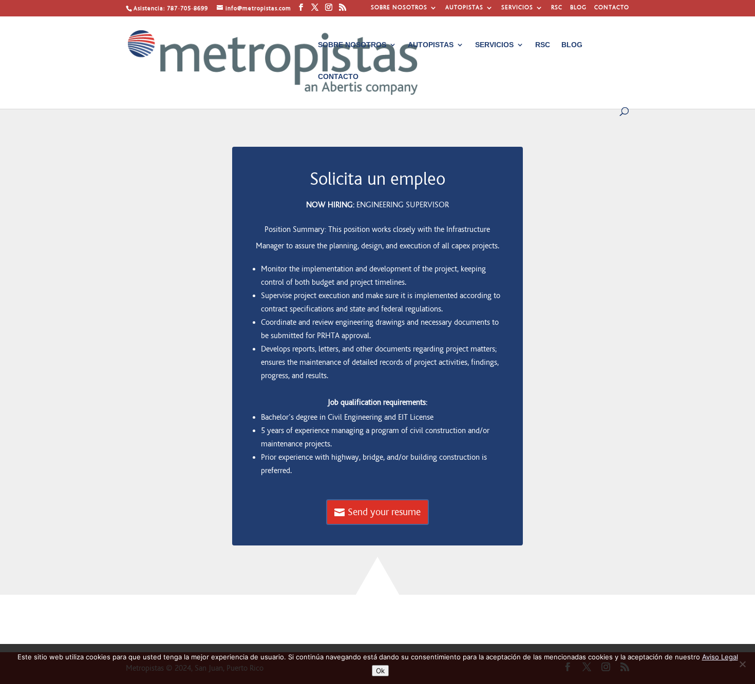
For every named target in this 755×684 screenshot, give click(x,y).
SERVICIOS (517, 8)
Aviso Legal (720, 657)
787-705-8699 (187, 8)
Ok (380, 671)
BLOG (578, 8)
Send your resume (384, 512)
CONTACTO (611, 8)
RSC (556, 8)
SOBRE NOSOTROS (399, 8)
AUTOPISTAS (464, 8)
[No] (742, 664)
